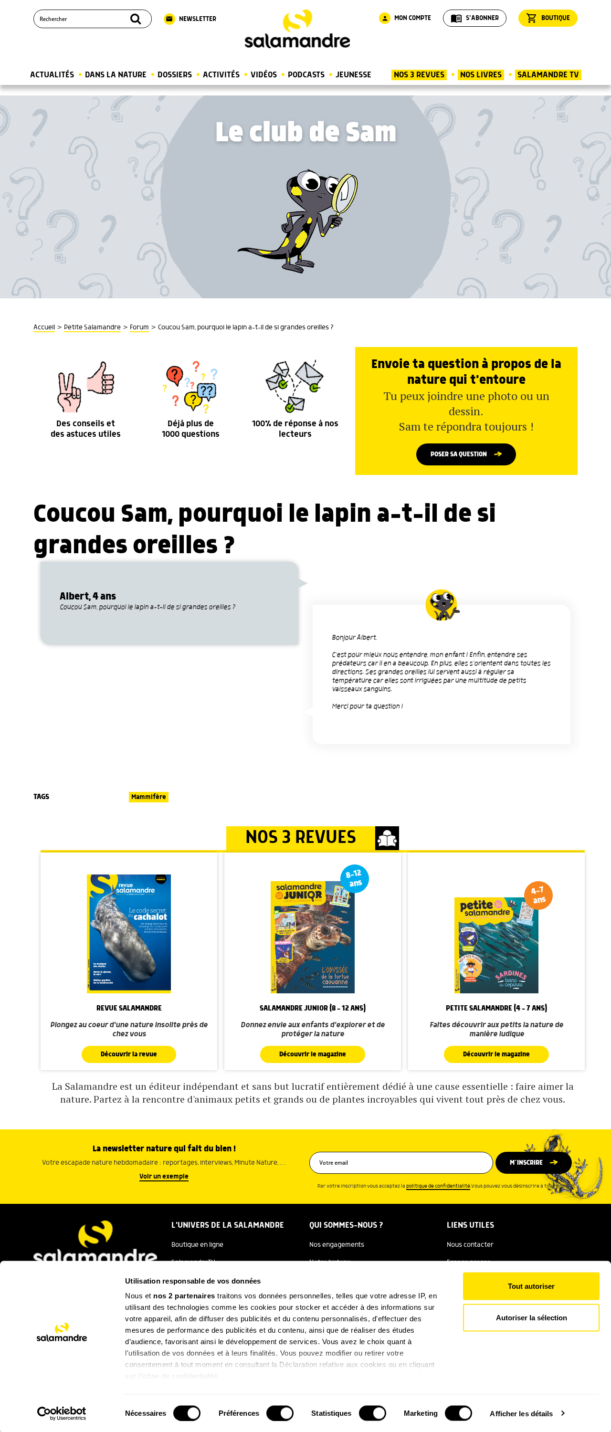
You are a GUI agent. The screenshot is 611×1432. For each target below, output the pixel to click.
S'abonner (475, 18)
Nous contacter (470, 1245)
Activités (221, 75)
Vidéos (264, 75)
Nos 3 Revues (419, 75)
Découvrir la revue (129, 1054)
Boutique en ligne (197, 1245)
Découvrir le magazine (312, 1054)
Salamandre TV (548, 75)
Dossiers (175, 75)
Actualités (52, 75)
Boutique (548, 18)
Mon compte (406, 18)
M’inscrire (526, 1163)
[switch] (280, 1413)
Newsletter (191, 19)
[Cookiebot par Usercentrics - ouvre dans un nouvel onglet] (62, 1413)
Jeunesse (353, 75)
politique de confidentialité (438, 1186)
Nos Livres (481, 75)
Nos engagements (336, 1245)
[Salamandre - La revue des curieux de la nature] (297, 29)
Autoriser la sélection (531, 1317)
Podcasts (306, 75)
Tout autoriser (531, 1286)
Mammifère (148, 797)
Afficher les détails (521, 1413)
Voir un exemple (164, 1176)
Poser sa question (459, 454)
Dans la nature (116, 75)
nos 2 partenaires (184, 1296)
